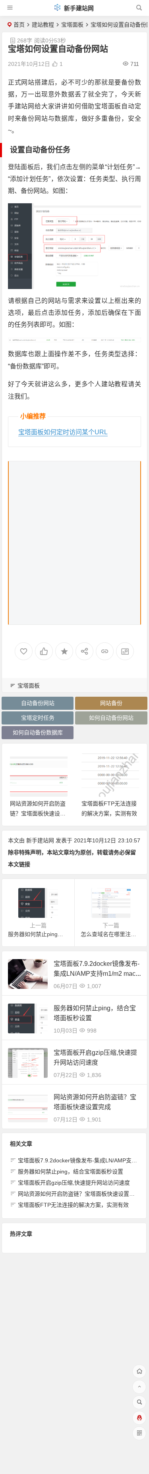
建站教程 (43, 24)
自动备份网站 (37, 703)
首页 (19, 24)
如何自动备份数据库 (38, 732)
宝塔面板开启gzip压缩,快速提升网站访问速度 (74, 1182)
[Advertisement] (74, 542)
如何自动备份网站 (111, 718)
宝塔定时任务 (37, 718)
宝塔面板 (72, 24)
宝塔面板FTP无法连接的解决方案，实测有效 (73, 1205)
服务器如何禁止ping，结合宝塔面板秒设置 (70, 1171)
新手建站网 (78, 8)
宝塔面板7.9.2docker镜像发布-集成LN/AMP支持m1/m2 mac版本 (96, 973)
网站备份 (111, 703)
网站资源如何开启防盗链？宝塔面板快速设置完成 (38, 813)
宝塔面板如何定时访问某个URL (63, 432)
